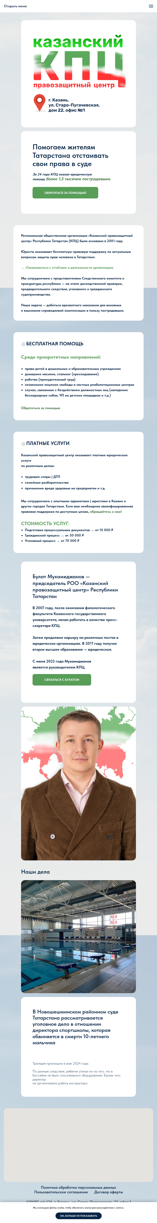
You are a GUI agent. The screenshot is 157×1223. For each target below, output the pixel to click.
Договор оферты (108, 1192)
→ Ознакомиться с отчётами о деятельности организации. (67, 267)
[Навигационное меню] (151, 6)
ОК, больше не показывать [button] (78, 1215)
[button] (62, 680)
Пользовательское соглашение (61, 1192)
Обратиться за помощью (40, 408)
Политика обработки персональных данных (78, 1187)
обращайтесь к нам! (106, 512)
